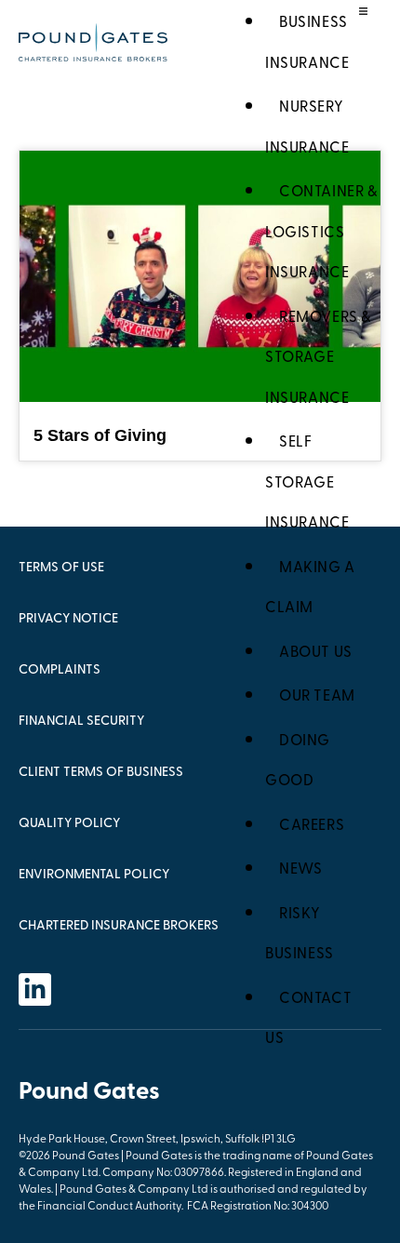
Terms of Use (61, 568)
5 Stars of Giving (100, 435)
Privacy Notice (68, 619)
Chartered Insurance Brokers (119, 926)
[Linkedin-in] (35, 989)
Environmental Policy (94, 875)
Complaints (59, 670)
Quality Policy (69, 824)
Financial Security (81, 721)
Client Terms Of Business (101, 773)
